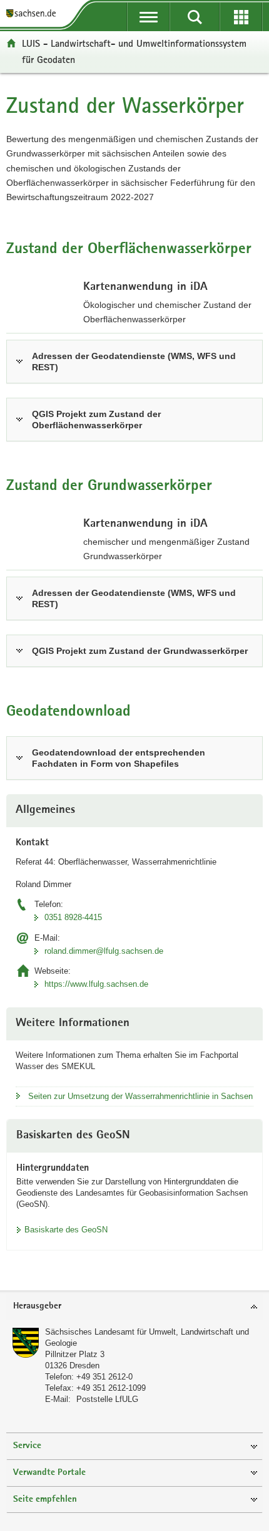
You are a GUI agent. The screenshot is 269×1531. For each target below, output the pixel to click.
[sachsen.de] (34, 14)
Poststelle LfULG (107, 1399)
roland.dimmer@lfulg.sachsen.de (103, 951)
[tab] (134, 1306)
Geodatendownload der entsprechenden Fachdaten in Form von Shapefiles (118, 758)
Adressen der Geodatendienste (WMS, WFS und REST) (134, 361)
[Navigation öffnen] (148, 16)
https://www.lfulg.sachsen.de (96, 984)
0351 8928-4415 (73, 917)
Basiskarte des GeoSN (66, 1229)
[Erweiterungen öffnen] (241, 16)
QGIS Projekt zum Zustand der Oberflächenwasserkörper (96, 419)
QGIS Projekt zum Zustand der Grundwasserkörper (140, 651)
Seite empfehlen (45, 1499)
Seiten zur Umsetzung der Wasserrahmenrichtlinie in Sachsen (140, 1096)
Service (27, 1446)
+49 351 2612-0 (104, 1376)
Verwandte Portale (49, 1472)
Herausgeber (37, 1306)
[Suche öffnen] (194, 16)
